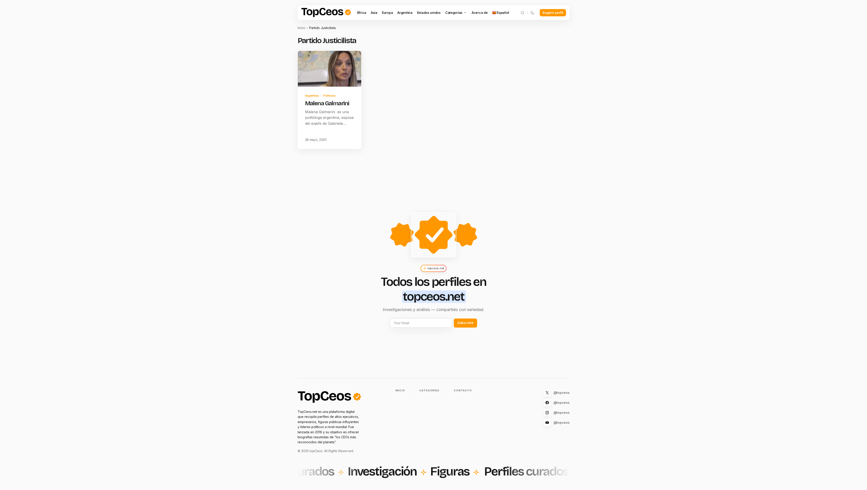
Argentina (312, 95)
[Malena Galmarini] (329, 69)
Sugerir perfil (552, 13)
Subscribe (465, 323)
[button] (522, 12)
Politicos (329, 95)
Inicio (301, 28)
